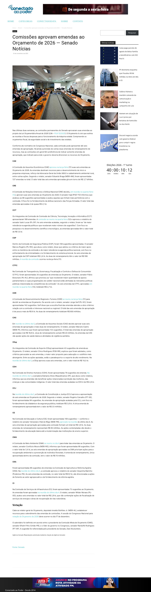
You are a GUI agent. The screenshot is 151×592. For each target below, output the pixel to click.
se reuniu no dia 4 (51, 443)
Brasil (20, 28)
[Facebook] (20, 58)
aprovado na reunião (68, 422)
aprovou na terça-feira (59, 167)
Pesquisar (132, 33)
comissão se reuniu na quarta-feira (52, 219)
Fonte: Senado (19, 547)
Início (14, 28)
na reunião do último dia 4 (48, 492)
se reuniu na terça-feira (72, 299)
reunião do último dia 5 (22, 360)
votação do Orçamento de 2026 (26, 516)
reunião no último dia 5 (25, 324)
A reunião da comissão (29, 259)
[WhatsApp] (15, 58)
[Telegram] (31, 58)
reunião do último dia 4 (30, 471)
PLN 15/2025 (59, 133)
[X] (25, 58)
